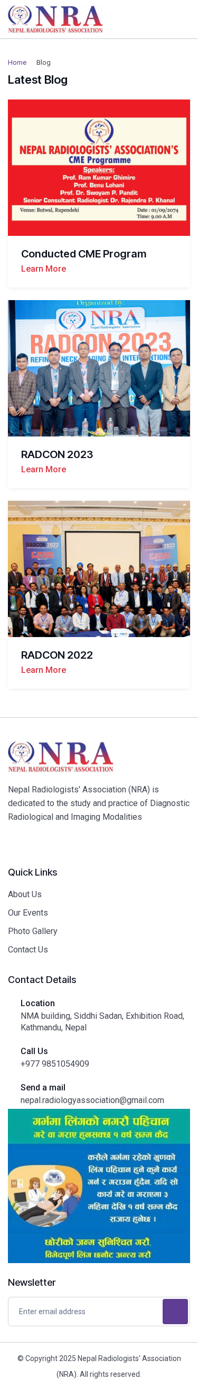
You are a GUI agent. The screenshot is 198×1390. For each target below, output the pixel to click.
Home (17, 62)
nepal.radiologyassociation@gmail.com (92, 1100)
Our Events (28, 913)
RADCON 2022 (57, 655)
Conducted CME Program (83, 253)
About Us (25, 894)
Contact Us (28, 950)
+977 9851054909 (55, 1064)
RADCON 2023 (57, 454)
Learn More (43, 269)
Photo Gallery (33, 931)
